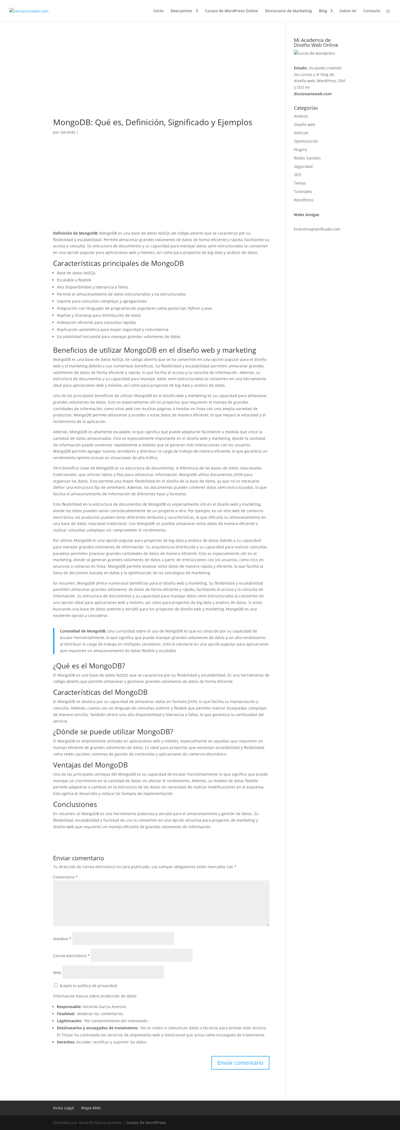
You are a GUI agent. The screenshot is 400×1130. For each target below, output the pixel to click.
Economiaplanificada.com (317, 229)
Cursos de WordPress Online (231, 11)
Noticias (301, 132)
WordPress (303, 199)
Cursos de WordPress (146, 1122)
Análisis (301, 116)
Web (57, 972)
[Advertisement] (161, 78)
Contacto (371, 11)
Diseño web (304, 124)
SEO (297, 174)
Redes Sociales (307, 158)
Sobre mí (348, 11)
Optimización (306, 141)
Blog (323, 11)
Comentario (65, 877)
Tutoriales (303, 191)
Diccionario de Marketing (288, 11)
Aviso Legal (63, 1107)
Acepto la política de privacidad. (88, 985)
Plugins (300, 149)
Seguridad (303, 166)
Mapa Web (91, 1107)
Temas (300, 183)
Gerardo (67, 132)
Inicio (158, 11)
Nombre (62, 938)
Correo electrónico (71, 955)
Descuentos (181, 11)
